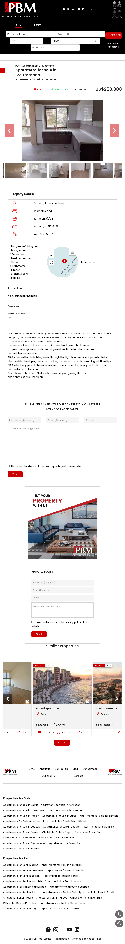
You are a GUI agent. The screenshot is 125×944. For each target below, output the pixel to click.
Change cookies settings (86, 939)
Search (115, 35)
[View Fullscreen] (51, 262)
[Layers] (72, 252)
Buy (18, 25)
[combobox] (30, 34)
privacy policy (54, 466)
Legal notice (61, 939)
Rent (37, 25)
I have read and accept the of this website (46, 466)
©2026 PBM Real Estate (37, 939)
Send (15, 474)
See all (62, 742)
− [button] (51, 255)
